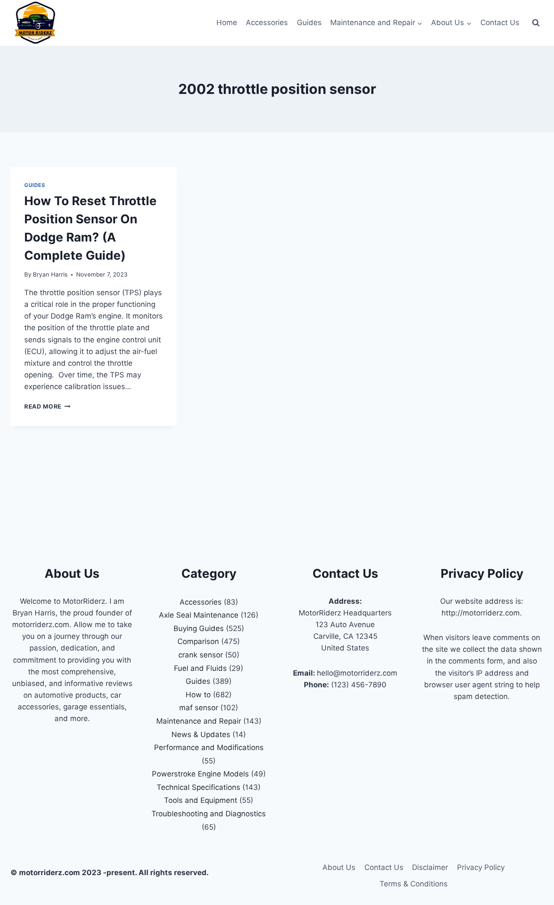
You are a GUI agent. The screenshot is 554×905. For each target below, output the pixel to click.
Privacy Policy (481, 867)
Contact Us (499, 22)
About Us (338, 867)
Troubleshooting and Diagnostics (208, 813)
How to (198, 694)
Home (226, 22)
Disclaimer (430, 867)
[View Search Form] (536, 23)
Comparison (198, 641)
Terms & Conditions (414, 883)
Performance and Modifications (209, 747)
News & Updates (200, 734)
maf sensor (198, 707)
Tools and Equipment (200, 800)
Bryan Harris (50, 274)
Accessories (267, 22)
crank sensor (200, 655)
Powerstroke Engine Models (200, 774)
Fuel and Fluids (200, 668)
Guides (309, 22)
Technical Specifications (198, 787)
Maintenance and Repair (198, 721)
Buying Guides (199, 628)
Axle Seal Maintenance (198, 615)
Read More (47, 406)
